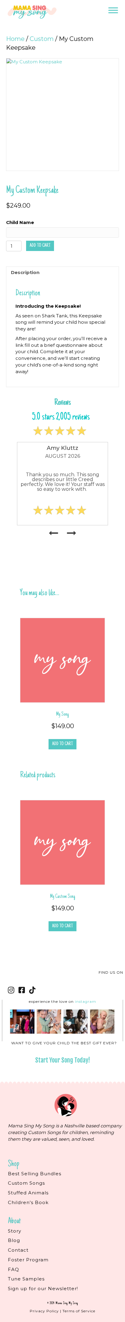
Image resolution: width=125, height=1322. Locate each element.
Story (14, 1231)
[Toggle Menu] (113, 10)
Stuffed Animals (28, 1193)
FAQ (13, 1269)
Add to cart (40, 245)
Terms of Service (78, 1311)
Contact (18, 1250)
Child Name (20, 222)
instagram (85, 1001)
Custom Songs (26, 1183)
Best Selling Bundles (34, 1173)
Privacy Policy (44, 1311)
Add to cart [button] (62, 744)
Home (15, 38)
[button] (11, 990)
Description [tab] (25, 272)
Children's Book (28, 1202)
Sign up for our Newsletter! (43, 1288)
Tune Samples (26, 1279)
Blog (14, 1240)
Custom (42, 38)
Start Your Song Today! (62, 1060)
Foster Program (28, 1260)
